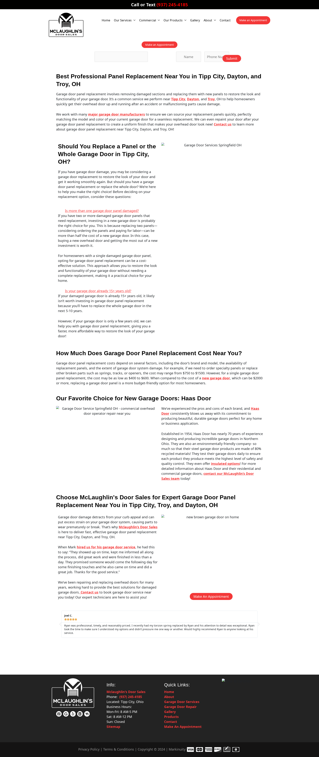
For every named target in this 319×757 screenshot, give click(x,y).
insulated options (225, 463)
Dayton (193, 99)
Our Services (123, 20)
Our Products (173, 20)
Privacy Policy (89, 749)
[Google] (66, 714)
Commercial (147, 20)
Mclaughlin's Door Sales (126, 692)
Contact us (89, 592)
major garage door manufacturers (116, 114)
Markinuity (177, 749)
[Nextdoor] (87, 714)
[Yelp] (73, 714)
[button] (253, 20)
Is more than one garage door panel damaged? (102, 210)
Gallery (195, 20)
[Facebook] (59, 714)
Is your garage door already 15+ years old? (98, 291)
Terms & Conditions (118, 749)
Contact (225, 20)
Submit (231, 58)
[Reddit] (80, 714)
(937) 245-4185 (172, 4)
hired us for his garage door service (106, 547)
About (208, 20)
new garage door (216, 378)
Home (106, 20)
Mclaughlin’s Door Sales (138, 527)
